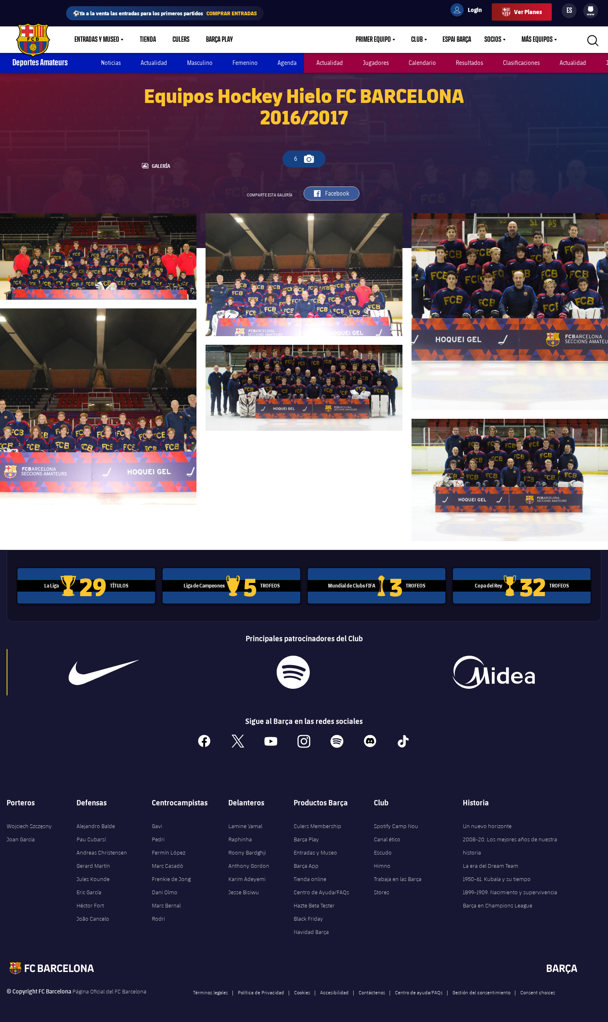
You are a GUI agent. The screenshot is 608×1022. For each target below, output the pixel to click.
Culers (180, 39)
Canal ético (387, 839)
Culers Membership (317, 826)
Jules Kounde (93, 879)
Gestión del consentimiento (481, 992)
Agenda (287, 62)
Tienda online (310, 879)
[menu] (590, 10)
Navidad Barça (311, 932)
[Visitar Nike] (104, 672)
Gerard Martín (93, 865)
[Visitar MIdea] (493, 672)
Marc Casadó (167, 865)
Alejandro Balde (96, 826)
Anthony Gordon (248, 865)
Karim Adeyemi (247, 879)
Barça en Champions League (497, 905)
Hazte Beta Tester (314, 905)
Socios (492, 39)
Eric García (89, 892)
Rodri (158, 918)
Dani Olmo (164, 892)
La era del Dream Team (490, 865)
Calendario (422, 62)
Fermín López (168, 852)
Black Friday (308, 918)
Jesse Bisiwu (243, 892)
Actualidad (154, 62)
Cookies (302, 992)
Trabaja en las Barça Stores (397, 885)
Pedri (158, 839)
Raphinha (240, 839)
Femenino (245, 62)
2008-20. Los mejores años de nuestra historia (510, 846)
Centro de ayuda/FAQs (419, 992)
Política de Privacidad (261, 992)
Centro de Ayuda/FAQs (321, 892)
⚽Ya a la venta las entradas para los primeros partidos (165, 13)
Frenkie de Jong (171, 879)
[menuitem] (591, 9)
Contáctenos (372, 992)
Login (469, 11)
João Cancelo (93, 918)
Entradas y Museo (96, 39)
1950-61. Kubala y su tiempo (497, 879)
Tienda (148, 39)
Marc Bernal (166, 905)
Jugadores (376, 62)
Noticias (111, 62)
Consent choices (537, 992)
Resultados (469, 62)
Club (417, 39)
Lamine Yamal (245, 826)
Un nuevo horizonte (487, 826)
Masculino (200, 62)
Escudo (383, 852)
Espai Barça (457, 39)
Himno (382, 865)
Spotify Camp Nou (396, 826)
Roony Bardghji (247, 852)
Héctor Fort (90, 905)
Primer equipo (373, 39)
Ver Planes (528, 12)
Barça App (306, 865)
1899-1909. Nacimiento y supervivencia (510, 892)
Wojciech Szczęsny (29, 826)
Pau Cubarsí (91, 839)
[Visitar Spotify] (293, 672)
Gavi (157, 826)
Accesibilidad (334, 992)
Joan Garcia (21, 839)
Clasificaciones (521, 62)
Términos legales (210, 992)
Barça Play (219, 39)
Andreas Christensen (102, 852)
